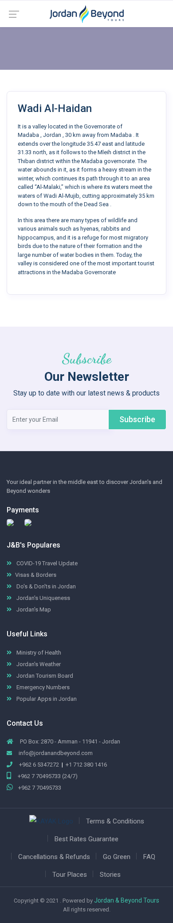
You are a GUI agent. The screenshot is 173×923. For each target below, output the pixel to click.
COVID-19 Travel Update (46, 563)
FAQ (149, 857)
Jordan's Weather (38, 664)
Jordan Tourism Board (44, 675)
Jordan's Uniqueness (42, 598)
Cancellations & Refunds (54, 857)
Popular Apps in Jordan (46, 698)
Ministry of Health (38, 652)
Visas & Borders (35, 574)
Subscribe (137, 419)
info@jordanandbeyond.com (56, 753)
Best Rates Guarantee (86, 839)
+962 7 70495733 (39, 787)
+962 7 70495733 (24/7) (47, 776)
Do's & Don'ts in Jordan (45, 586)
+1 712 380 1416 (86, 764)
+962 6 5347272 (38, 764)
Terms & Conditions (115, 821)
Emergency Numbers (42, 687)
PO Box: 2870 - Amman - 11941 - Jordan (69, 741)
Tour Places (69, 875)
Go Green (116, 857)
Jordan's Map (33, 609)
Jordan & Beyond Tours (126, 900)
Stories (110, 875)
